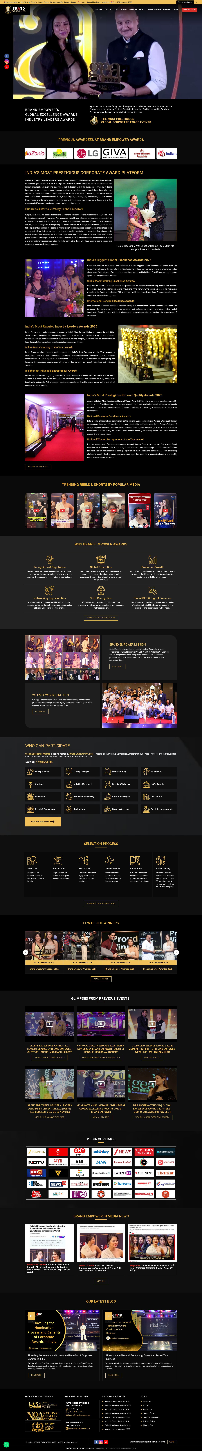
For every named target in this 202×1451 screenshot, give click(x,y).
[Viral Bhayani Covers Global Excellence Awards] (58, 1173)
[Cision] (58, 1194)
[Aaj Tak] (36, 1194)
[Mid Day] (101, 1152)
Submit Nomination (185, 2)
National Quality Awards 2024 (117, 1409)
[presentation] (25, 952)
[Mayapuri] (144, 1184)
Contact (176, 10)
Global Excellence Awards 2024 (118, 1413)
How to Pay (148, 1425)
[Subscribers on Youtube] (6, 66)
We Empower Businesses (50, 695)
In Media (166, 10)
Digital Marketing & (112, 1448)
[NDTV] (36, 1162)
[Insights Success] (79, 1194)
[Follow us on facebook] (6, 56)
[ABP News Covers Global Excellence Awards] (58, 1152)
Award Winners (154, 10)
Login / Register (189, 10)
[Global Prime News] (165, 1184)
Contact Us (147, 1409)
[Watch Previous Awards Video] (44, 945)
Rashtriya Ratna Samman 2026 (117, 1401)
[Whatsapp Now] (6, 1444)
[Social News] (144, 1194)
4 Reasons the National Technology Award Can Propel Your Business (136, 1357)
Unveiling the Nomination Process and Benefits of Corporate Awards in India (60, 1357)
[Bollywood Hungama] (122, 1184)
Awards (108, 10)
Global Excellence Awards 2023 (118, 1425)
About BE (98, 10)
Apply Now (120, 10)
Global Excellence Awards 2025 (118, 1405)
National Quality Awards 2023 (117, 1421)
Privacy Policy (149, 1421)
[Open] (113, 9)
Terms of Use (148, 1413)
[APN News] (144, 1173)
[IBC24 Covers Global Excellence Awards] (36, 1173)
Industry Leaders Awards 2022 (117, 1429)
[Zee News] (122, 1152)
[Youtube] (106, 1442)
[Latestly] (122, 1173)
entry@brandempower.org (79, 1415)
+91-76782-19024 (76, 1412)
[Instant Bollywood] (101, 1194)
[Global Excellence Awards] (43, 1405)
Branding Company (128, 1448)
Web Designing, (97, 1448)
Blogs (145, 1405)
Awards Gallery (136, 10)
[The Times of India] (144, 1152)
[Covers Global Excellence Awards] (165, 1151)
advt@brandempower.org (79, 1428)
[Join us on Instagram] (6, 61)
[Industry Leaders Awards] (43, 1427)
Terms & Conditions (151, 1417)
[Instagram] (62, 510)
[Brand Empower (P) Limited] (15, 10)
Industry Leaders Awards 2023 (117, 1417)
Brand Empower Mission (127, 644)
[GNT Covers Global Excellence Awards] (79, 1152)
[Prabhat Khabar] (101, 1184)
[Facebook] (96, 1442)
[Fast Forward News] (122, 1194)
